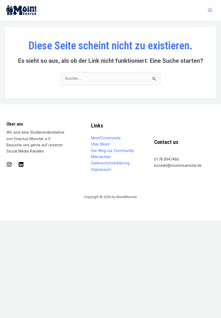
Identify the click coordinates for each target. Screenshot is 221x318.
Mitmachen (101, 156)
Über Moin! (100, 144)
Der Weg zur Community (112, 150)
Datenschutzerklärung (110, 163)
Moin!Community (106, 138)
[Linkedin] (21, 164)
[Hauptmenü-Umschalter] (210, 10)
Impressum (101, 169)
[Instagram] (9, 164)
